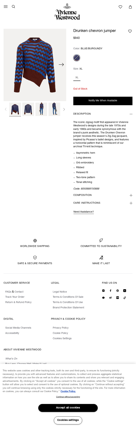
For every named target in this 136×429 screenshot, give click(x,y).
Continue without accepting (68, 397)
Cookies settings (68, 420)
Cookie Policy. (68, 391)
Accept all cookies (68, 408)
